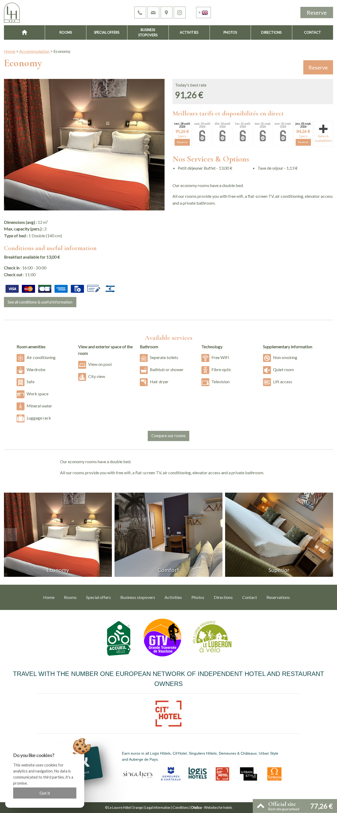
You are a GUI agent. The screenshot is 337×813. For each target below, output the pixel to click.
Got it (44, 792)
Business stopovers (147, 32)
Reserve (317, 12)
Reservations (278, 597)
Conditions (181, 807)
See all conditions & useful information (40, 302)
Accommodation (34, 51)
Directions (271, 32)
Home (9, 51)
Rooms (66, 32)
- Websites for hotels (211, 807)
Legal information (158, 807)
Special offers (106, 32)
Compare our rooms (168, 435)
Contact (312, 32)
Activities (189, 32)
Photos (230, 32)
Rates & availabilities (323, 138)
